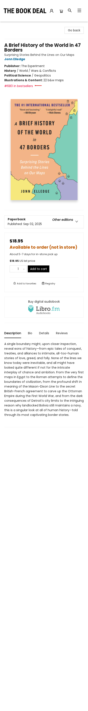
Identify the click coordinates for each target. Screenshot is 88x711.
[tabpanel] (44, 384)
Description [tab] (12, 333)
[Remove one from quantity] (12, 269)
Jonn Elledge (14, 59)
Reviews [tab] (62, 333)
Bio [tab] (30, 333)
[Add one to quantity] (23, 269)
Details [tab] (44, 333)
